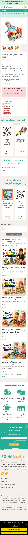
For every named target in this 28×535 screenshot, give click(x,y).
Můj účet (4, 481)
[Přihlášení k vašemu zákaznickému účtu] (23, 7)
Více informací (14, 526)
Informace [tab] (7, 160)
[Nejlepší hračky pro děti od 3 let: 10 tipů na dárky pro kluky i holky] (14, 350)
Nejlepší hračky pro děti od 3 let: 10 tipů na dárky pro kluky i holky (13, 362)
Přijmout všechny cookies (14, 529)
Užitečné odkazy (7, 487)
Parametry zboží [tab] (19, 160)
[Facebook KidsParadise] (2, 473)
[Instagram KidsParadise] (6, 473)
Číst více (4, 275)
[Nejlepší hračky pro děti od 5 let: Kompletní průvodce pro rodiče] (14, 287)
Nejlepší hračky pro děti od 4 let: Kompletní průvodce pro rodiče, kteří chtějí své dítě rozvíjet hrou (13, 330)
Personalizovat (14, 532)
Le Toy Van (9, 101)
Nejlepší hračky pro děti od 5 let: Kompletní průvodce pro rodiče (12, 298)
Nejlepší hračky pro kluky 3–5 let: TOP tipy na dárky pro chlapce (14, 268)
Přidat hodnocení (14, 234)
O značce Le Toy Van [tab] (14, 163)
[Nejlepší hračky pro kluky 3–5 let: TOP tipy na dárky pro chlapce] (14, 256)
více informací (23, 496)
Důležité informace (8, 484)
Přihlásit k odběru (14, 444)
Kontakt (4, 478)
